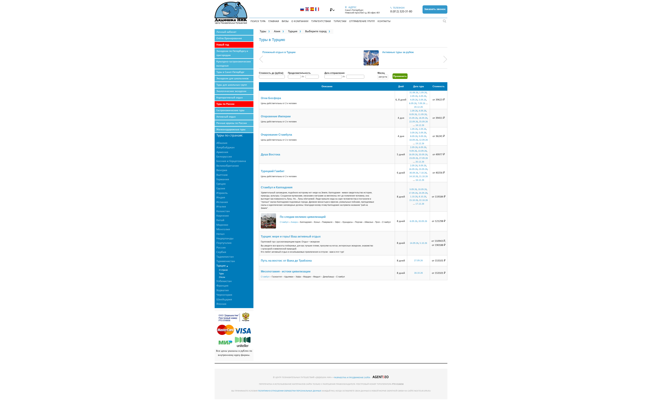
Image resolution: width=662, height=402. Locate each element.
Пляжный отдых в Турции (278, 52)
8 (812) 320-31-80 (401, 11)
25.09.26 (423, 121)
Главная (273, 21)
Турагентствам (321, 21)
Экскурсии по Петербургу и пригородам (232, 53)
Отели (222, 277)
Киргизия (222, 215)
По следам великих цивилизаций (303, 216)
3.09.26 (422, 96)
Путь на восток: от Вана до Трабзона (286, 260)
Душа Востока (270, 154)
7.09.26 (421, 103)
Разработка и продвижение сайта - (353, 377)
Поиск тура (257, 21)
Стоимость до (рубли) (271, 73)
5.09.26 (422, 100)
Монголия (223, 229)
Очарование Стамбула (276, 134)
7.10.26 (423, 173)
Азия (277, 31)
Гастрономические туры (230, 110)
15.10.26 (413, 200)
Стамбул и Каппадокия (276, 187)
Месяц (381, 73)
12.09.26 (423, 140)
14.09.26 (414, 243)
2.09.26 (414, 96)
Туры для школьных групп (231, 85)
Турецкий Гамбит (272, 171)
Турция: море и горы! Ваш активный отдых (291, 236)
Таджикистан (225, 256)
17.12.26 (419, 204)
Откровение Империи (276, 116)
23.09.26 (413, 158)
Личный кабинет (226, 32)
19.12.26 (419, 143)
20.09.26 (423, 154)
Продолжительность (299, 73)
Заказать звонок (435, 9)
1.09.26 (423, 92)
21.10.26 (423, 176)
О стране (223, 270)
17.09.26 (413, 193)
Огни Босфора (271, 98)
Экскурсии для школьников (232, 78)
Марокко (222, 224)
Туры (221, 273)
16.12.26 (419, 180)
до (303, 76)
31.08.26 (413, 92)
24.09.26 (423, 193)
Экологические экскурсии (231, 91)
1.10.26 (414, 196)
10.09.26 (413, 140)
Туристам (340, 21)
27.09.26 (423, 158)
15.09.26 (413, 118)
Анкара (294, 222)
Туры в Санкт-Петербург (230, 72)
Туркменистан (225, 261)
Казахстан (223, 211)
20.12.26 (418, 107)
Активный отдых (226, 116)
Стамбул (284, 222)
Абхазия (221, 143)
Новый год (222, 44)
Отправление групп (362, 21)
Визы (285, 21)
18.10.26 (418, 273)
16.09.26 (413, 154)
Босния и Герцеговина (231, 161)
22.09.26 (413, 121)
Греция (221, 183)
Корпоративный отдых (229, 97)
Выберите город (316, 31)
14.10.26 (413, 176)
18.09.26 (423, 118)
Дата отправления (334, 73)
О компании (299, 21)
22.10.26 (423, 200)
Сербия (221, 252)
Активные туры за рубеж (398, 52)
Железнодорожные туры (230, 129)
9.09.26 (422, 136)
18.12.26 (419, 125)
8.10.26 (422, 196)
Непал (220, 234)
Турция (292, 31)
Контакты (384, 21)
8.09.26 (413, 114)
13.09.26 (422, 151)
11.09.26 (422, 114)
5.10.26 (423, 243)
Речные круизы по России (231, 123)
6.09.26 (413, 103)
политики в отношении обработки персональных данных (289, 391)
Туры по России (225, 104)
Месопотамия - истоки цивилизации (285, 271)
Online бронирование (229, 38)
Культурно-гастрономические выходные (233, 63)
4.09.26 (414, 100)
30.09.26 (413, 173)
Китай (220, 220)
